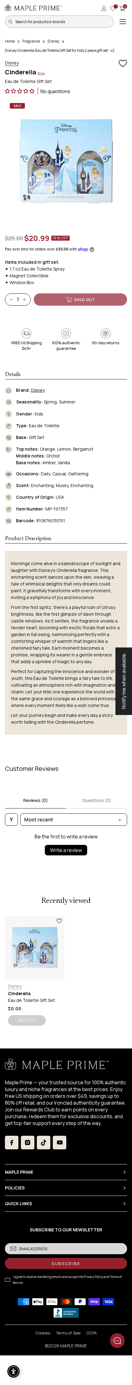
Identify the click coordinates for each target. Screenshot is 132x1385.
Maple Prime (73, 1346)
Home (10, 41)
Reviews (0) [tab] (35, 800)
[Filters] (11, 819)
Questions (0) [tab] (96, 800)
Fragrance (31, 41)
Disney (53, 41)
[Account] (104, 8)
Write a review (66, 850)
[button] (20, 91)
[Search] (10, 21)
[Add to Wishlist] (122, 63)
